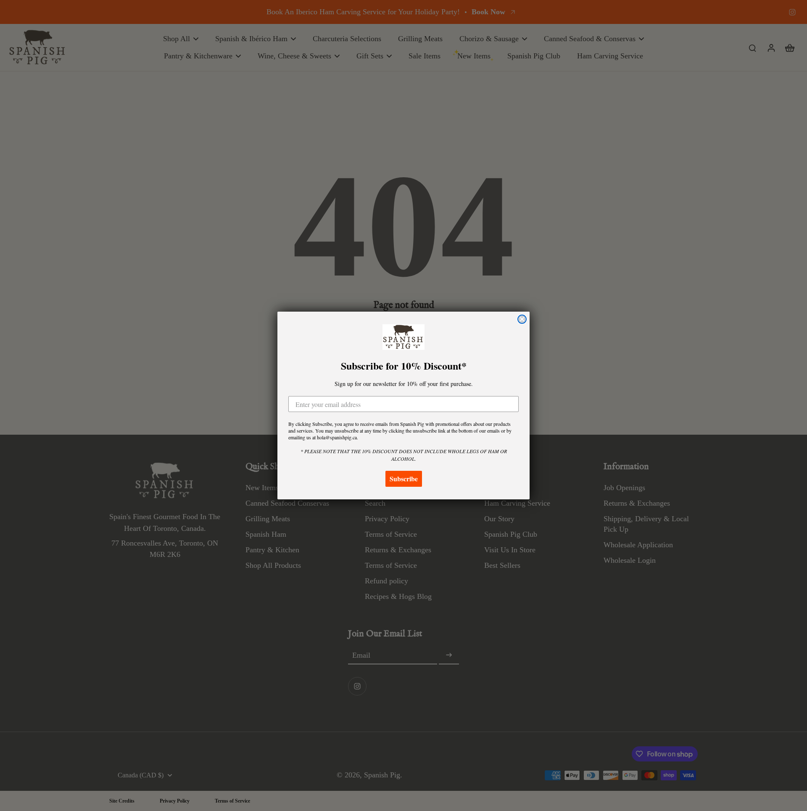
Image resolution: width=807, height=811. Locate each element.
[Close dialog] (522, 319)
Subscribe (404, 478)
